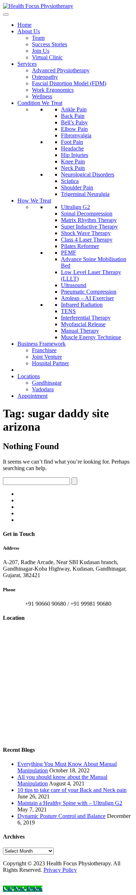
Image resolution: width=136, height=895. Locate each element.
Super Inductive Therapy (89, 226)
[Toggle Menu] (6, 14)
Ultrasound (73, 285)
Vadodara (43, 389)
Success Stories (49, 44)
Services (27, 64)
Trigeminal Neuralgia (85, 194)
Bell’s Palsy (74, 122)
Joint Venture (47, 357)
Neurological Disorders (87, 174)
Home (24, 25)
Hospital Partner (50, 363)
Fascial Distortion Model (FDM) (69, 83)
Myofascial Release (83, 324)
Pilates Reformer (80, 246)
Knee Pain (73, 161)
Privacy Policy (60, 870)
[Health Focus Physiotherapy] (38, 6)
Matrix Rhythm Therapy (89, 220)
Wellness (42, 96)
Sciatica (70, 181)
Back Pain (73, 116)
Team (38, 38)
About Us (28, 31)
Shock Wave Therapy (86, 233)
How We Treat (34, 200)
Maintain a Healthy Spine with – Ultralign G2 (69, 803)
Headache (72, 148)
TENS (68, 311)
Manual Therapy (80, 331)
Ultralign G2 (75, 207)
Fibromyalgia (76, 135)
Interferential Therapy (86, 318)
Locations (28, 376)
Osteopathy (45, 77)
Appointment (32, 396)
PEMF (68, 253)
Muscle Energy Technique (91, 337)
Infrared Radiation (82, 305)
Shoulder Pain (77, 187)
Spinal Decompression (86, 213)
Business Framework (41, 344)
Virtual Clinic (47, 57)
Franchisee (44, 350)
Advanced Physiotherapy (61, 70)
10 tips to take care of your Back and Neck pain (72, 790)
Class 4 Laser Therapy (86, 239)
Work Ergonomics (53, 90)
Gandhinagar (47, 383)
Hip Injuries (74, 155)
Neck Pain (73, 168)
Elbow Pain (74, 129)
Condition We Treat (39, 103)
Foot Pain (72, 142)
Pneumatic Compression (88, 292)
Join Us (40, 51)
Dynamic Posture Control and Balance (61, 816)
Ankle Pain (74, 109)
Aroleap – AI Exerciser (87, 298)
